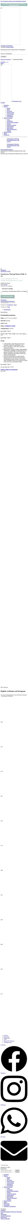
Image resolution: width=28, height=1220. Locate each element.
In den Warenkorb (7, 296)
